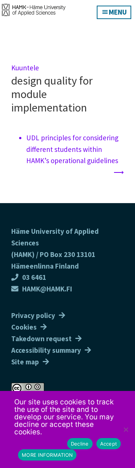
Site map (25, 361)
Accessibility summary (46, 350)
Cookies (24, 326)
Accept (108, 444)
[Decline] (125, 429)
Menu (118, 11)
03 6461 (34, 277)
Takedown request (41, 338)
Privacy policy (33, 315)
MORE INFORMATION (47, 455)
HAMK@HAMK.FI (47, 288)
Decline (80, 444)
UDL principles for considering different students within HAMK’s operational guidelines (72, 149)
